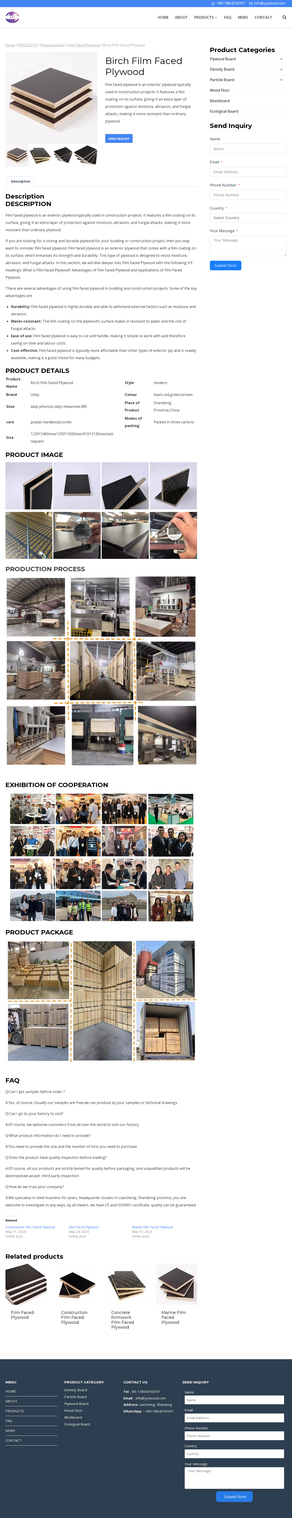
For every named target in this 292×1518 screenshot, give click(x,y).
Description (20, 181)
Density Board (222, 69)
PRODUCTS (14, 1411)
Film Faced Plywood (83, 1227)
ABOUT (181, 17)
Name (215, 138)
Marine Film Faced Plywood (152, 1227)
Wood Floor (220, 90)
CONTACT (263, 17)
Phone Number (223, 185)
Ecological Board (224, 111)
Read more (26, 1329)
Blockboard (219, 100)
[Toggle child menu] (281, 59)
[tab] (21, 181)
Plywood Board (223, 58)
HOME (163, 17)
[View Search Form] (282, 17)
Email (214, 162)
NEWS (243, 17)
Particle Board (222, 79)
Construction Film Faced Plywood (30, 1227)
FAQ (227, 17)
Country (217, 208)
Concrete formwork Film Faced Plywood (122, 1320)
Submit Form (226, 265)
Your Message (222, 230)
